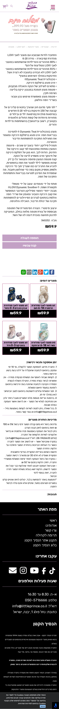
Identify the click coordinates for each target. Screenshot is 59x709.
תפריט (52, 10)
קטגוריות (45, 47)
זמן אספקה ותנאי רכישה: (41, 362)
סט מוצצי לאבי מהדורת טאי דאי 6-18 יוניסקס (43, 344)
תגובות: (52, 494)
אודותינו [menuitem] (51, 525)
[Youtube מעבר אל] (34, 572)
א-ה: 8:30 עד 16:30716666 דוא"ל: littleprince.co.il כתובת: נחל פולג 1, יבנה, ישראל (34, 603)
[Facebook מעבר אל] (44, 572)
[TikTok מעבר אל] (52, 572)
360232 (45, 220)
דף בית (54, 47)
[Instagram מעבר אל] (23, 572)
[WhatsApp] (23, 272)
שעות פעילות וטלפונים (37, 581)
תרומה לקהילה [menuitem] (46, 535)
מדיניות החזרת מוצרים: (42, 419)
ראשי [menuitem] (53, 520)
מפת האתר (47, 509)
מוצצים (11, 47)
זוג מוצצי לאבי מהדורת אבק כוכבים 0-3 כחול (16, 307)
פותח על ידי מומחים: (45, 184)
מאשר (42, 706)
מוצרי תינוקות (33, 47)
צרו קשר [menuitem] (51, 530)
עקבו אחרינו (46, 556)
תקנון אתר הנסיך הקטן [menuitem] (41, 540)
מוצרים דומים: (48, 280)
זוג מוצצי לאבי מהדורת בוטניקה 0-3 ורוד (16, 344)
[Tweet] (46, 272)
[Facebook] (51, 272)
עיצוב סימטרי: (48, 208)
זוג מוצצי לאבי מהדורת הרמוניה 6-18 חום (43, 307)
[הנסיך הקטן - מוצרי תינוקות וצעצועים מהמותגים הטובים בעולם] (31, 5)
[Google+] (40, 272)
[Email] (29, 272)
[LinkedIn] (34, 272)
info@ (17, 606)
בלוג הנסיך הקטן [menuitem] (45, 545)
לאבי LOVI (21, 47)
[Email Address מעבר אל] (13, 572)
